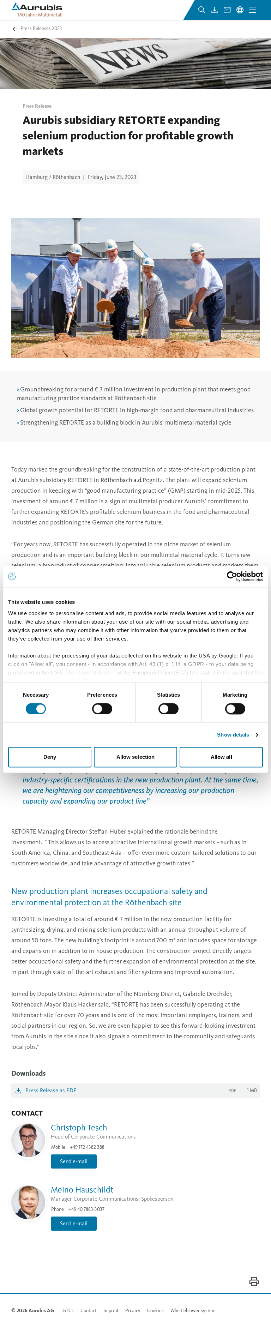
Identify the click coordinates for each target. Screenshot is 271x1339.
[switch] (102, 708)
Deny (49, 757)
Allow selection (135, 757)
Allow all (221, 757)
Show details (233, 735)
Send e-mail (74, 1161)
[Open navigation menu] (252, 10)
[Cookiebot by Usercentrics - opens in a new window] (232, 576)
